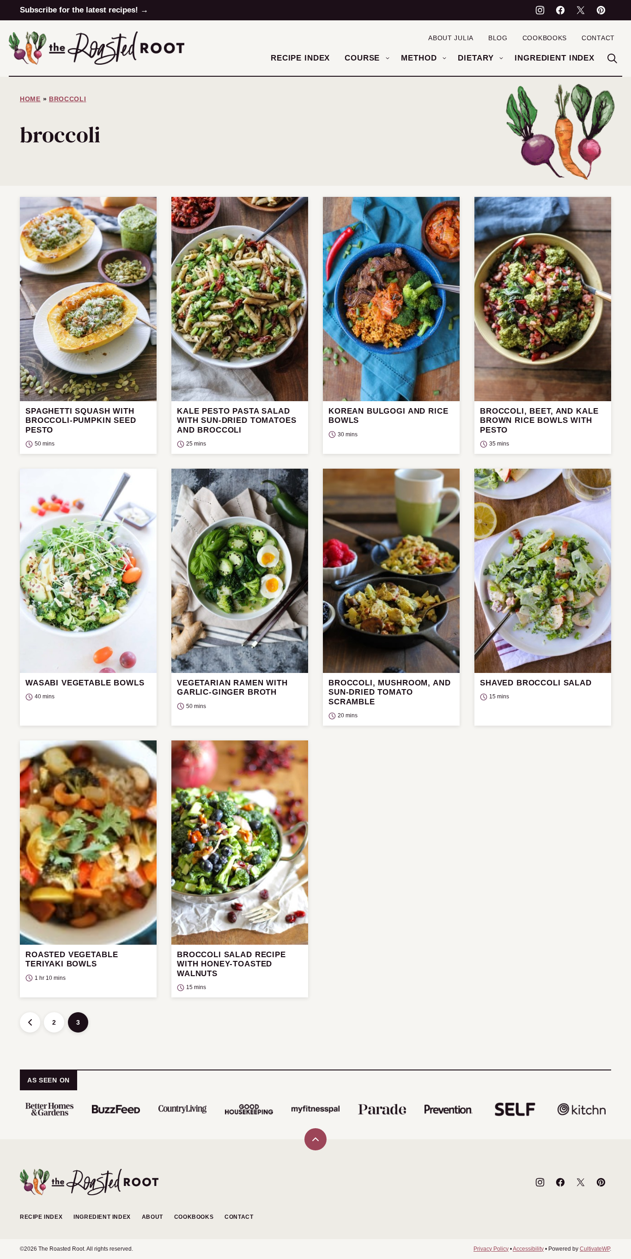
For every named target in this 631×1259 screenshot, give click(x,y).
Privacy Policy (491, 1249)
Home (30, 99)
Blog (498, 38)
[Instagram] (540, 10)
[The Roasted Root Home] (96, 48)
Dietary (475, 58)
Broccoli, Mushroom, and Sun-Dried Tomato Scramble (389, 692)
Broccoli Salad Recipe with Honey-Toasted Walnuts (231, 964)
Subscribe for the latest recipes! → (84, 10)
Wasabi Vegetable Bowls (85, 682)
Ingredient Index (555, 58)
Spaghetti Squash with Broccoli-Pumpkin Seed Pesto (80, 420)
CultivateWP (595, 1249)
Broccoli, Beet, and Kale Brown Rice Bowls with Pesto (539, 420)
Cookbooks (544, 38)
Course (362, 58)
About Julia (450, 38)
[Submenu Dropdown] (387, 58)
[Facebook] (560, 10)
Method (419, 58)
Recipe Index (300, 58)
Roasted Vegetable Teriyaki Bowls (71, 959)
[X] (580, 10)
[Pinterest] (601, 10)
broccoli (67, 99)
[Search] (612, 58)
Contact (598, 38)
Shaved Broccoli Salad (536, 682)
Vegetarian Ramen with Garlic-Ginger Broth (232, 687)
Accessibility (528, 1249)
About (152, 1217)
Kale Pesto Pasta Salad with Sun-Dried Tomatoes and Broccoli (237, 420)
